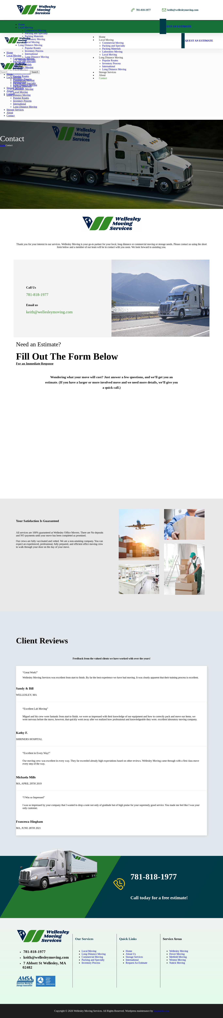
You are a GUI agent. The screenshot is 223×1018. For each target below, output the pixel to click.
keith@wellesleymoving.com (182, 10)
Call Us (31, 287)
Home (3, 145)
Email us (32, 305)
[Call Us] (21, 285)
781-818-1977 (143, 10)
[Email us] (21, 302)
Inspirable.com (161, 1010)
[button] (183, 26)
